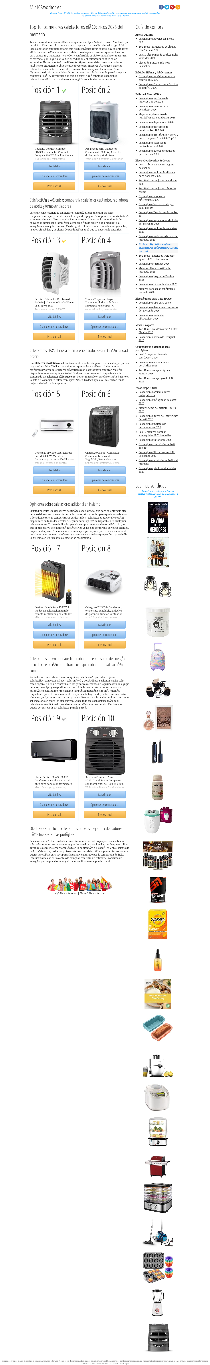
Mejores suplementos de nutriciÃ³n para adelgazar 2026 (157, 115)
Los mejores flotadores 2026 (155, 439)
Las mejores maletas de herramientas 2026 (152, 425)
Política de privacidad (108, 1363)
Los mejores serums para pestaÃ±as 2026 (153, 108)
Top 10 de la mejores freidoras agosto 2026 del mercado (156, 257)
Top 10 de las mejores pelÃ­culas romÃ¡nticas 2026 (157, 48)
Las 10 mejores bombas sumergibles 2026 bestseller (155, 433)
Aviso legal (124, 1363)
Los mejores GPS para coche (155, 302)
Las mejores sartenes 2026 (154, 263)
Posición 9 (46, 718)
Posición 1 (46, 89)
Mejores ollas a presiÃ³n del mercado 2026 (155, 270)
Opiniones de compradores (54, 176)
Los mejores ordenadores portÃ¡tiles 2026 (153, 363)
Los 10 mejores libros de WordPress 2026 (153, 355)
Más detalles (54, 166)
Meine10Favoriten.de (92, 893)
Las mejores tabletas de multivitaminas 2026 (152, 144)
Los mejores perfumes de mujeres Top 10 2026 (153, 100)
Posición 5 (45, 393)
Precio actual (54, 186)
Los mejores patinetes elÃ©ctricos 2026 (151, 317)
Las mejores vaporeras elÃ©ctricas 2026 (152, 198)
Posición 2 (96, 89)
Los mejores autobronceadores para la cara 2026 (157, 152)
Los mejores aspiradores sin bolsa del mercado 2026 (158, 222)
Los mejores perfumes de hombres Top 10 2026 (153, 128)
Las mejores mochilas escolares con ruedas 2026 (157, 78)
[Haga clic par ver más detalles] (158, 517)
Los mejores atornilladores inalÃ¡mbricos (154, 393)
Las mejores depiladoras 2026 (156, 122)
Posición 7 (45, 548)
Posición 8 (96, 548)
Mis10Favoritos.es (45, 7)
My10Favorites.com (65, 893)
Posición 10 (98, 718)
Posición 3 (46, 240)
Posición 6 (96, 393)
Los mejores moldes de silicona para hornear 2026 (157, 174)
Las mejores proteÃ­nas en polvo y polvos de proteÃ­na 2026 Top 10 (158, 136)
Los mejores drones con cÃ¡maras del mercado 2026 (158, 309)
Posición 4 (96, 240)
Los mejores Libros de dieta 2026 (158, 284)
